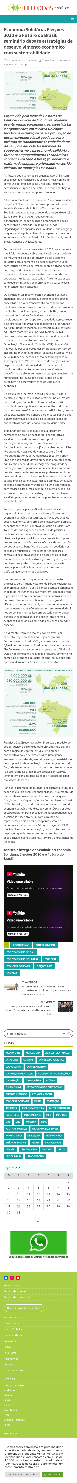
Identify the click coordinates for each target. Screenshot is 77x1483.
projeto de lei (14, 1135)
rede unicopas (54, 1135)
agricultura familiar (57, 1053)
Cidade (8, 1400)
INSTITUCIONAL (12, 1317)
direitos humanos (16, 1094)
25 (28, 1206)
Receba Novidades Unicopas (24, 1308)
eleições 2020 (44, 966)
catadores (12, 1059)
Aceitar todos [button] (52, 1474)
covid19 (51, 1080)
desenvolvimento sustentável (45, 1087)
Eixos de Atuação (14, 1335)
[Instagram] (12, 1278)
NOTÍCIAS (9, 1379)
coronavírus (33, 1080)
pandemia (31, 1122)
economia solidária (18, 966)
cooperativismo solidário (22, 959)
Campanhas (10, 1341)
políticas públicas (16, 1128)
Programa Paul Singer (45, 1128)
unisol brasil (13, 1156)
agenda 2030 (13, 1053)
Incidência (9, 1390)
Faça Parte (10, 1353)
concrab (28, 1059)
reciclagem (33, 1135)
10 (18, 1194)
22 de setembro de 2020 (22, 60)
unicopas (12, 973)
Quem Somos (11, 1323)
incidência (11, 1108)
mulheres (61, 1115)
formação (53, 1101)
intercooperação (59, 1108)
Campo (8, 1395)
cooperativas (21, 945)
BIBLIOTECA (10, 1433)
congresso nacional (51, 1059)
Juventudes (10, 1410)
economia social (42, 1094)
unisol (62, 1149)
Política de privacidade (17, 1297)
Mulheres (9, 1405)
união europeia (35, 1156)
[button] (72, 19)
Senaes (35, 1142)
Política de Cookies (15, 1291)
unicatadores (29, 1149)
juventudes (12, 1115)
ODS (8, 1122)
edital (37, 1101)
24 (18, 1206)
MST (48, 1115)
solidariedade (53, 1142)
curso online (13, 1087)
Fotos (7, 1424)
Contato (9, 1364)
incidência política (33, 1108)
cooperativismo (45, 945)
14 (58, 1194)
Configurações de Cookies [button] (22, 1474)
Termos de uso (12, 1285)
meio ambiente (32, 1115)
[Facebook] (6, 1278)
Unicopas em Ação (14, 1385)
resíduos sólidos (16, 1142)
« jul (37, 1221)
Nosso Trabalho (13, 1329)
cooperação (13, 1080)
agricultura (33, 1053)
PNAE (44, 1122)
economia (50, 959)
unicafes (11, 1149)
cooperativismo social (20, 952)
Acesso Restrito (13, 1370)
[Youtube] (18, 1278)
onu (18, 1122)
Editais (8, 1347)
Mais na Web (11, 1358)
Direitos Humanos (14, 1419)
